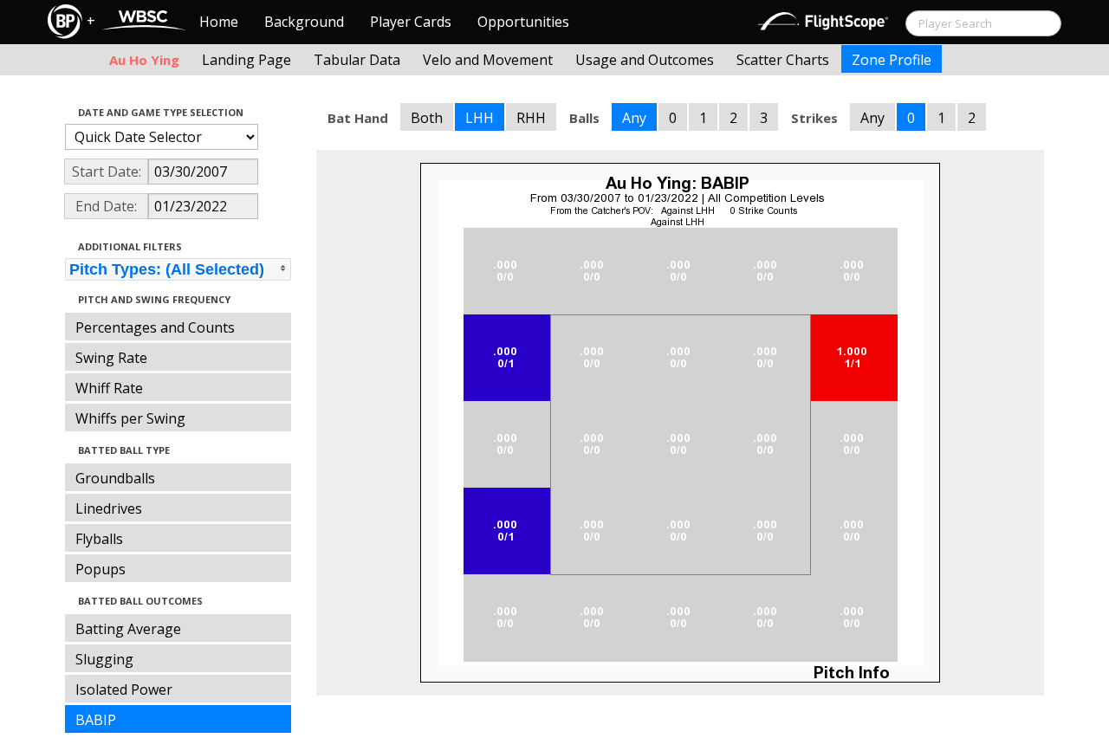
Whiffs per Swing (130, 418)
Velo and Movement (488, 59)
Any (634, 117)
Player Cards (410, 21)
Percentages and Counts (155, 327)
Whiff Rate (109, 388)
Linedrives (108, 508)
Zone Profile (891, 59)
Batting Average (128, 628)
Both (427, 117)
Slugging (104, 659)
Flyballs (99, 538)
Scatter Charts (782, 59)
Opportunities (523, 21)
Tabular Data (357, 59)
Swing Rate (111, 357)
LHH (479, 117)
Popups (100, 569)
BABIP (95, 719)
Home (218, 21)
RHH (531, 117)
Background (304, 21)
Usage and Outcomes (644, 59)
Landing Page (246, 59)
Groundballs (115, 478)
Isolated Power (123, 689)
